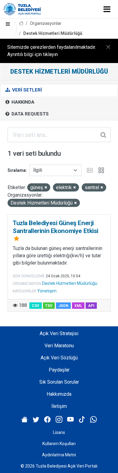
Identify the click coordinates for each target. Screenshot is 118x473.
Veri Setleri (26, 90)
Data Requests (29, 114)
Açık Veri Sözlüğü (59, 358)
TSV (48, 306)
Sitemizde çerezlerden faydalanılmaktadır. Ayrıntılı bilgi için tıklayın (51, 50)
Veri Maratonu (59, 345)
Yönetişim (47, 290)
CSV (35, 306)
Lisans (59, 432)
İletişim (59, 406)
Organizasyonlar (45, 23)
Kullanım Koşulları (59, 443)
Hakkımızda (59, 394)
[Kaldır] (45, 187)
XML (78, 306)
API (91, 306)
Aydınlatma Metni (59, 454)
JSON (63, 306)
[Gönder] (104, 135)
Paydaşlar (59, 370)
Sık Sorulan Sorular (59, 382)
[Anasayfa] (21, 23)
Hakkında (22, 102)
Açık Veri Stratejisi (59, 333)
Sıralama (17, 170)
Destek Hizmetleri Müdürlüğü (52, 33)
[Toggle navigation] (107, 9)
